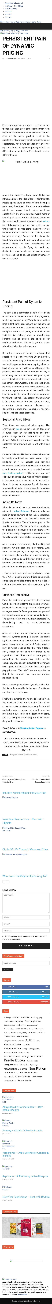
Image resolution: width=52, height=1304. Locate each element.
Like (46, 987)
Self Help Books (22, 1076)
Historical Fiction (12, 1048)
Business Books (37, 1032)
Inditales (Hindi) (11, 9)
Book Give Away (9, 1025)
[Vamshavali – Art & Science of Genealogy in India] (26, 1145)
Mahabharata (32, 1061)
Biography (19, 1021)
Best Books (8, 1021)
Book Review (21, 1025)
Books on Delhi (32, 1025)
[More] (38, 64)
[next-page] (7, 881)
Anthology (7, 1017)
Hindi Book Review (12, 1044)
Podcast (8, 14)
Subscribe (44, 1002)
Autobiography (36, 1017)
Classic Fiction (22, 1036)
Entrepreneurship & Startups (14, 1041)
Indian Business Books (12, 1056)
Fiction (29, 1040)
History (24, 1049)
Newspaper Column (16, 755)
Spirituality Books (10, 1081)
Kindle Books (14, 1060)
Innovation (36, 1056)
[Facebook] (4, 64)
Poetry (16, 1073)
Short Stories (37, 1077)
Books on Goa (9, 1029)
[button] (4, 26)
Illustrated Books (24, 1052)
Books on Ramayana (36, 1029)
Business (7, 1033)
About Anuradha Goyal (14, 3)
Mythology (33, 1065)
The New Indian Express (31, 728)
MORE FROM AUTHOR (34, 793)
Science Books (9, 1077)
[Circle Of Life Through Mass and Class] (26, 836)
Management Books (11, 1065)
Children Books (10, 1037)
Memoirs (24, 1064)
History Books (34, 1049)
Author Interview (21, 1017)
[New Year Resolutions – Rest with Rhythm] (26, 805)
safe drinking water (12, 473)
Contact (8, 17)
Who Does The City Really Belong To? (24, 876)
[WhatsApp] (21, 64)
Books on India (21, 1029)
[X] (10, 64)
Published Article (31, 755)
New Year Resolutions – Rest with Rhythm (26, 1197)
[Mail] (9, 1297)
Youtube (8, 11)
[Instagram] (5, 1297)
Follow (45, 992)
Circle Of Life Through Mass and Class (25, 849)
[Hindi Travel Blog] (26, 1264)
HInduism (26, 1045)
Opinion (8, 1072)
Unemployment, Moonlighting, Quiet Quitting (14, 780)
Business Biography (19, 1033)
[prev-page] (3, 881)
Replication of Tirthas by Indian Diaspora (25, 1176)
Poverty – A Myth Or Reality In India (22, 1130)
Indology (25, 1056)
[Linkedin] (27, 64)
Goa (17, 429)
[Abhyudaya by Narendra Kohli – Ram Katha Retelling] (26, 1100)
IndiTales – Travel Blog (14, 6)
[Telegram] (32, 64)
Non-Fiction (37, 1068)
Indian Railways (21, 511)
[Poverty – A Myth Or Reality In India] (26, 1123)
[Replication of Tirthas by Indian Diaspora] (26, 1169)
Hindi (38, 1041)
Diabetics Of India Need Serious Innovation (40, 780)
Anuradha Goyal (10, 58)
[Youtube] (14, 1297)
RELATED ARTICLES (12, 793)
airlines (46, 221)
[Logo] (14, 31)
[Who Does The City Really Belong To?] (26, 862)
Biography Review (33, 1021)
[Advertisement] (26, 95)
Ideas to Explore (10, 1052)
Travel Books (24, 1080)
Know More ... (23, 1294)
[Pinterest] (16, 64)
